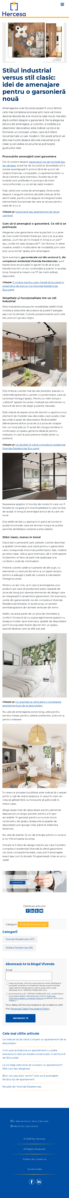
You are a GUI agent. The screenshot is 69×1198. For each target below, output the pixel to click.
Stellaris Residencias (19, 947)
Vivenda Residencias (33, 924)
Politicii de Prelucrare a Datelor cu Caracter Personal (32, 997)
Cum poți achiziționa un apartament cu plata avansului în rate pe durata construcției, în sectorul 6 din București (33, 1054)
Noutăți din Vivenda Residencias (21, 1086)
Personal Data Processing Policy (30, 1008)
